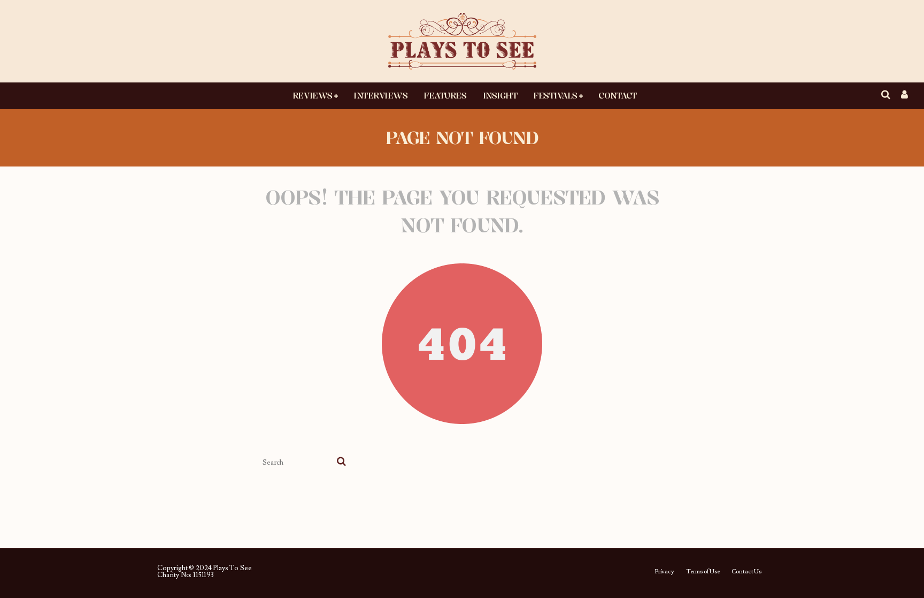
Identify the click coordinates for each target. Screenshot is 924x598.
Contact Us (746, 572)
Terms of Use (703, 572)
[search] (341, 462)
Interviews (380, 95)
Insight (500, 95)
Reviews (312, 95)
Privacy (664, 572)
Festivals (555, 95)
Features (445, 95)
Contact (617, 95)
